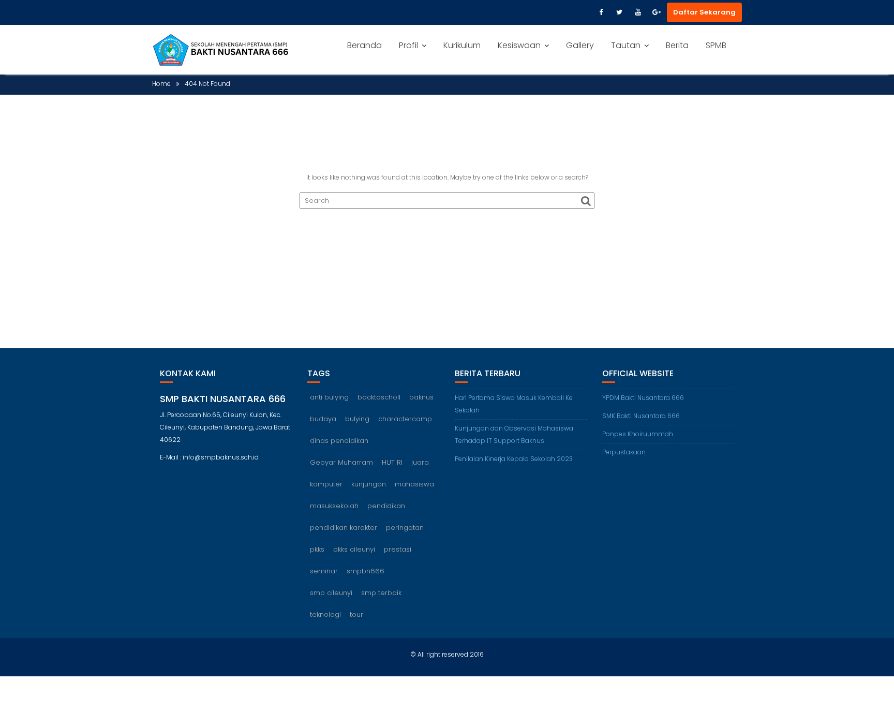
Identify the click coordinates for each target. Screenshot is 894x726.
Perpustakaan (624, 452)
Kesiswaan (519, 45)
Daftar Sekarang (704, 12)
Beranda (364, 45)
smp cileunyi (331, 593)
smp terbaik (381, 593)
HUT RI (392, 462)
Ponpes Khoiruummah (637, 433)
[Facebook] (600, 12)
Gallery (580, 45)
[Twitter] (619, 12)
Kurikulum (462, 45)
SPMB (716, 45)
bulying (357, 419)
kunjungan (368, 484)
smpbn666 (365, 571)
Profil (408, 45)
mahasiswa (414, 484)
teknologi (325, 614)
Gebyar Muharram (341, 462)
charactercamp (405, 419)
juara (420, 462)
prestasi (397, 549)
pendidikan (386, 506)
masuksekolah (334, 506)
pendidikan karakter (343, 527)
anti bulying (329, 397)
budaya (323, 419)
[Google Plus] (656, 12)
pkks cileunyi (354, 549)
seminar (324, 571)
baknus (421, 397)
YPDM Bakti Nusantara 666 (643, 397)
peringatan (405, 527)
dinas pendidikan (339, 441)
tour (356, 614)
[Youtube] (638, 12)
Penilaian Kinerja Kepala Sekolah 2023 (514, 458)
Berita (677, 45)
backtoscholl (378, 397)
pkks (317, 549)
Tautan (625, 45)
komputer (326, 484)
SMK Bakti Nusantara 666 (641, 415)
